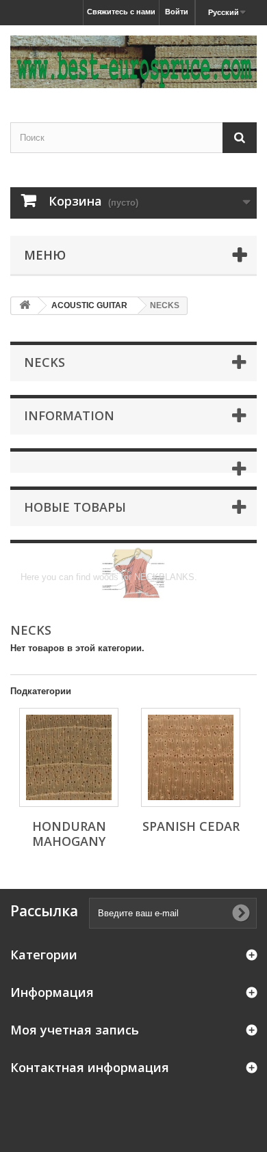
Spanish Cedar (191, 826)
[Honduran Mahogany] (68, 757)
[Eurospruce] (133, 62)
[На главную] (25, 305)
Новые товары (75, 507)
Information (69, 415)
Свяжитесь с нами (121, 12)
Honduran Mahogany (69, 833)
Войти (176, 12)
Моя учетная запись (74, 1029)
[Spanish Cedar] (190, 757)
